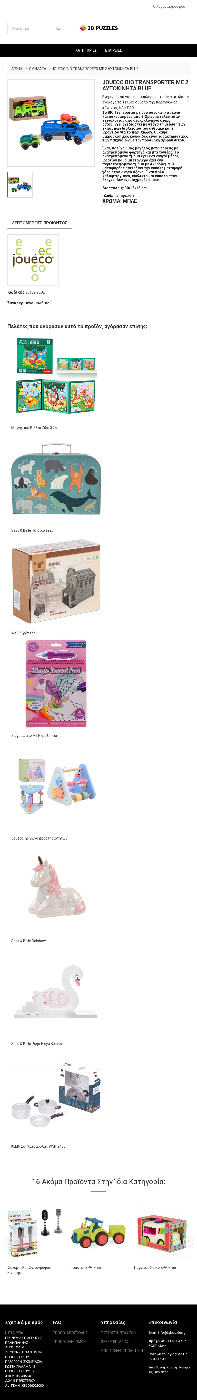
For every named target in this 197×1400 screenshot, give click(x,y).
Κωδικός (16, 292)
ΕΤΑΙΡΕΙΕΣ (113, 50)
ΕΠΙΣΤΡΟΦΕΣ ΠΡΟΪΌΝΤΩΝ (122, 1351)
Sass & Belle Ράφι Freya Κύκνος (37, 1044)
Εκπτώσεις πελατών (118, 1333)
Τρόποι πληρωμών (69, 1342)
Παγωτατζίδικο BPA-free (155, 1267)
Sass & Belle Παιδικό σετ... (32, 530)
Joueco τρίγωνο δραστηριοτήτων (39, 838)
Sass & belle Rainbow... (29, 941)
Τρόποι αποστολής (70, 1333)
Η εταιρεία (14, 1333)
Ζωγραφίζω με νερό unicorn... (36, 736)
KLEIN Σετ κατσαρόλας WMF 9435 (38, 1146)
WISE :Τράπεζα (23, 633)
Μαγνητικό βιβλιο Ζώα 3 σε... (35, 428)
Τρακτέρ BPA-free (86, 1267)
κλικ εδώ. (127, 108)
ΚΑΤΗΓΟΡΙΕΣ (86, 50)
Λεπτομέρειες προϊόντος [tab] (39, 223)
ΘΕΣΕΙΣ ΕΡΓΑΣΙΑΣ (115, 1342)
